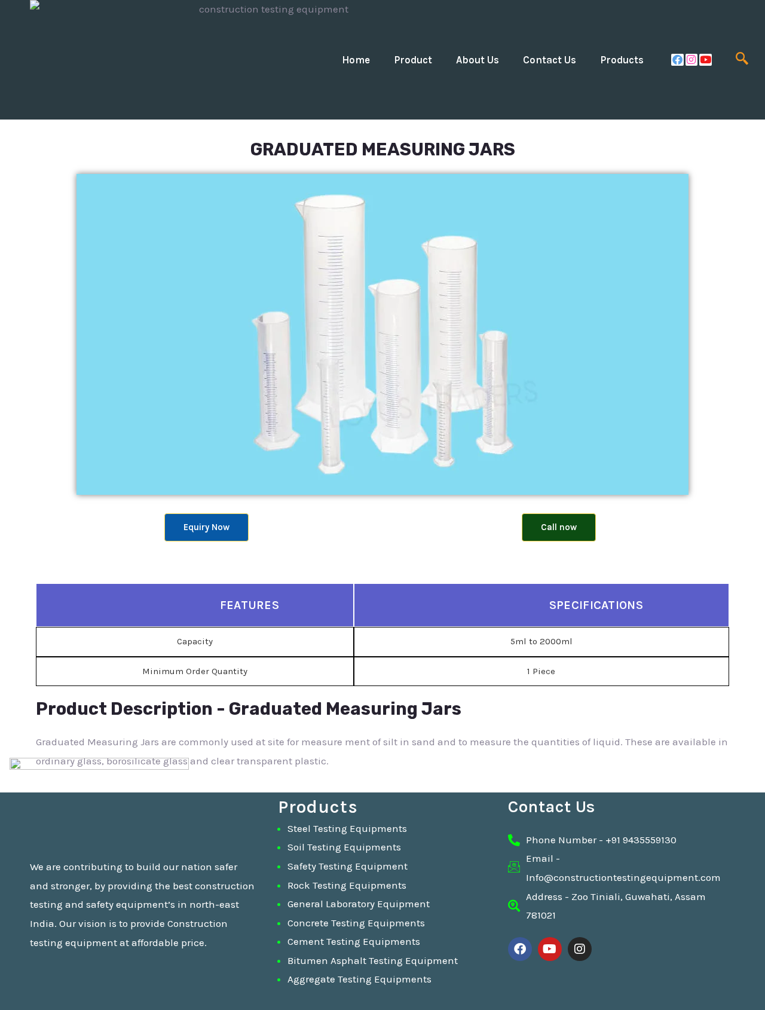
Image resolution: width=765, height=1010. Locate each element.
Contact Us (549, 60)
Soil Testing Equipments (344, 847)
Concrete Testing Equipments (356, 923)
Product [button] (413, 60)
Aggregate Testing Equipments (359, 979)
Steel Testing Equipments (347, 828)
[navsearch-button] (742, 60)
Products (622, 60)
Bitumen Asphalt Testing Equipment (372, 960)
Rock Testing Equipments (346, 885)
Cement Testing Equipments (353, 941)
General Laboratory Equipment (358, 904)
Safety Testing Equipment (347, 866)
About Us (477, 60)
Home (356, 60)
